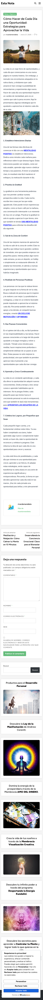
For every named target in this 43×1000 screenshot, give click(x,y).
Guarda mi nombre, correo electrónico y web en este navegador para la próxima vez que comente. (21, 643)
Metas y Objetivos (10, 14)
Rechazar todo (21, 986)
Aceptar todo (21, 990)
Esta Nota (7, 3)
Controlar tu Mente (27, 944)
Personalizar (21, 981)
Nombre (7, 606)
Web (5, 627)
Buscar (6, 666)
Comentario (10, 575)
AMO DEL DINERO (27, 791)
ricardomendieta (12, 35)
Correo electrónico (14, 616)
